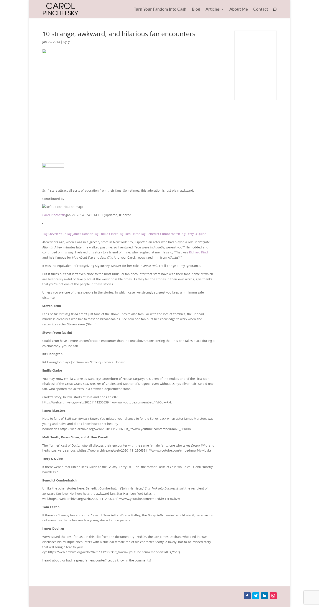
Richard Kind (198, 252)
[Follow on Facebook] (247, 595)
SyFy (66, 42)
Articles (213, 9)
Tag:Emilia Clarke (105, 234)
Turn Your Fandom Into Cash (160, 9)
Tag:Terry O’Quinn (193, 234)
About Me (238, 9)
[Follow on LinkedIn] (264, 595)
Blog (196, 9)
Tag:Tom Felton (129, 234)
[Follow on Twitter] (255, 595)
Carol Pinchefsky (54, 215)
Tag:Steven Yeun (54, 234)
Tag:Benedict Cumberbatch (160, 234)
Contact (260, 9)
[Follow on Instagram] (273, 595)
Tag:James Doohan (79, 234)
